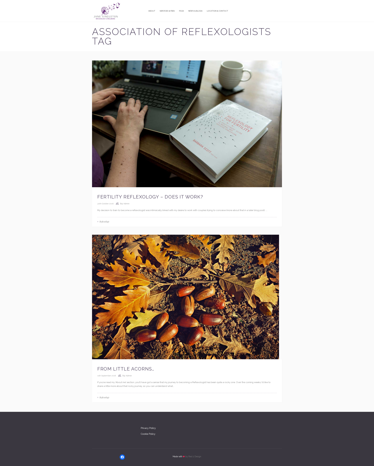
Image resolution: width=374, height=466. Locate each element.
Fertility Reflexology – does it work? (150, 196)
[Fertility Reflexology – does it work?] (187, 123)
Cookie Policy (148, 434)
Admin (126, 204)
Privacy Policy (148, 428)
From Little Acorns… (125, 369)
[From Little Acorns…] (185, 296)
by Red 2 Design (193, 456)
